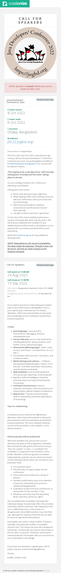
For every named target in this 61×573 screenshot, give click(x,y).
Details (47, 571)
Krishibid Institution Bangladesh (21, 163)
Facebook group (24, 235)
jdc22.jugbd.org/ (20, 141)
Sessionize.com (15, 3)
